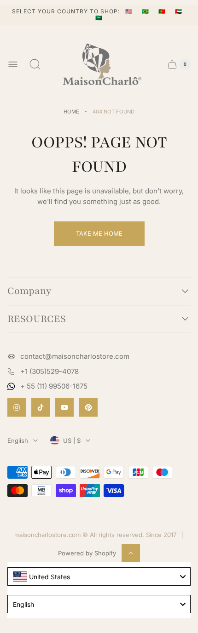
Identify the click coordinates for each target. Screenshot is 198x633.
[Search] (35, 64)
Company (29, 291)
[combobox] (99, 576)
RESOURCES (36, 319)
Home (71, 111)
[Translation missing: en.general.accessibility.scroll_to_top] (131, 553)
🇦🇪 (178, 11)
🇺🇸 (129, 11)
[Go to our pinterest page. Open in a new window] (88, 407)
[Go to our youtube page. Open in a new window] (64, 407)
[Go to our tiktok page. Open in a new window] (40, 407)
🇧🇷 (146, 11)
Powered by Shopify (87, 553)
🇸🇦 (99, 17)
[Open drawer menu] (13, 64)
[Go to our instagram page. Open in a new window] (16, 407)
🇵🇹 (163, 11)
